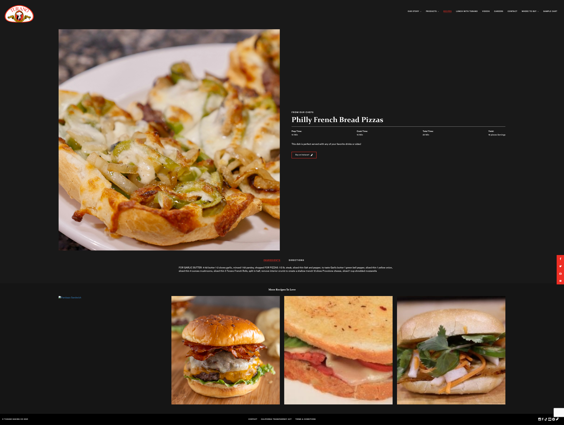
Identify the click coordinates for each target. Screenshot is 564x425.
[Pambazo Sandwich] (70, 297)
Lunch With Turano (467, 11)
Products (431, 11)
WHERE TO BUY (529, 11)
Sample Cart (550, 11)
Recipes (447, 11)
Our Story (414, 11)
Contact (512, 11)
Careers (498, 11)
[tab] (272, 261)
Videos (486, 11)
